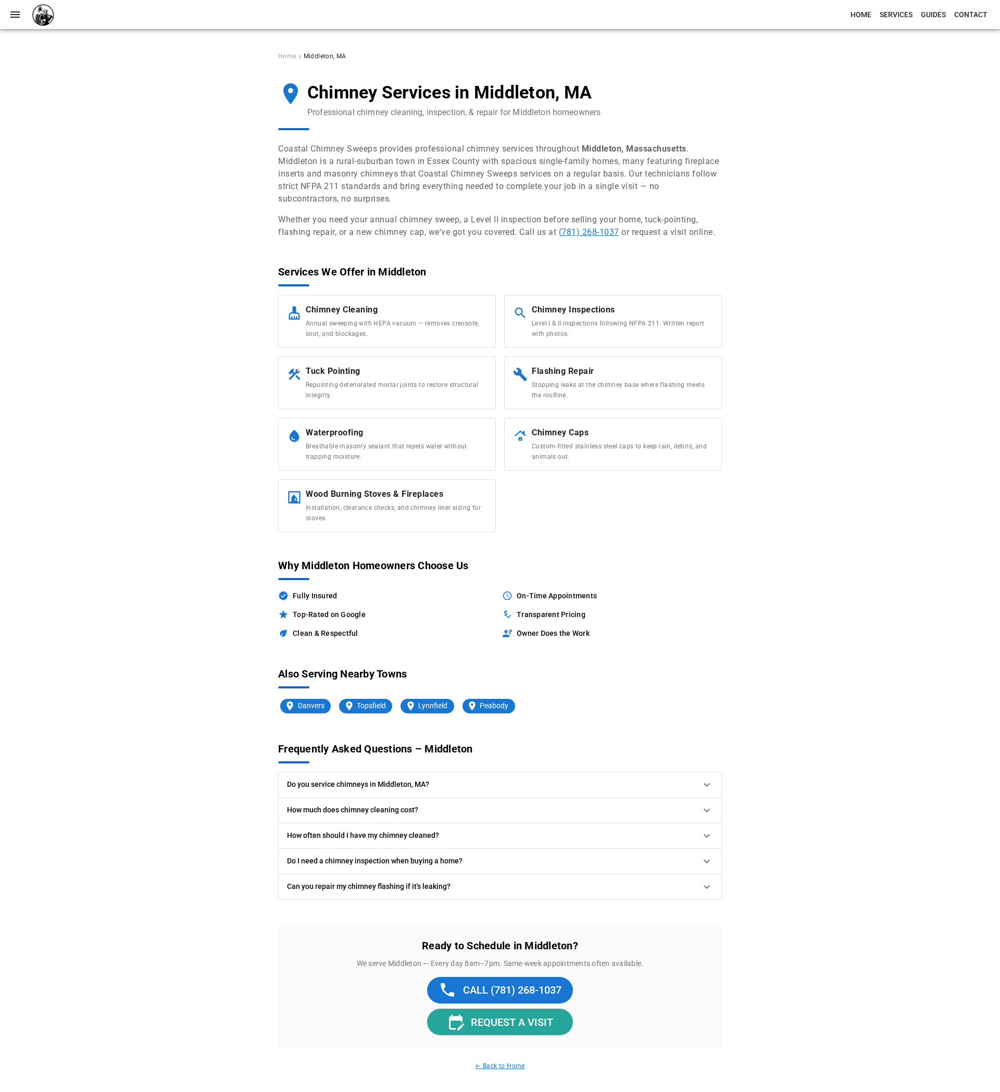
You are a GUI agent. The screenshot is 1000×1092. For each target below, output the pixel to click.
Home (287, 56)
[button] (500, 784)
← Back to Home (500, 1066)
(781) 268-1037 (589, 232)
